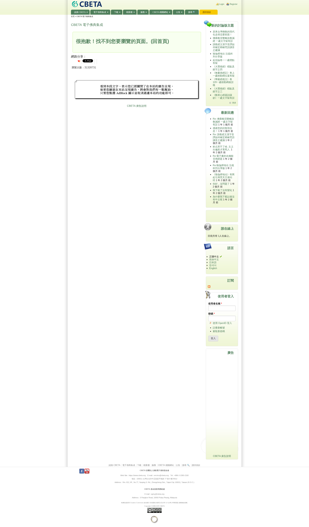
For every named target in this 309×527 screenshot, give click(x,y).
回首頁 (159, 41)
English (213, 268)
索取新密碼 (219, 331)
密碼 (211, 313)
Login (221, 4)
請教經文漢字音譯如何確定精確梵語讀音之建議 (223, 47)
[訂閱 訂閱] (222, 286)
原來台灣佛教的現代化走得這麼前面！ (223, 33)
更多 (234, 103)
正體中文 (214, 256)
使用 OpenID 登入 (222, 323)
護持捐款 (207, 12)
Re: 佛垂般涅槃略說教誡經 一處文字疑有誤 (223, 121)
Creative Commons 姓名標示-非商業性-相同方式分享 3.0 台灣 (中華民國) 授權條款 (157, 503)
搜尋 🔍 (192, 12)
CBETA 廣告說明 (136, 106)
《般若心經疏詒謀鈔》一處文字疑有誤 (223, 96)
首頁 (73, 16)
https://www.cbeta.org (137, 475)
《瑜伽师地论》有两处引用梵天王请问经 (223, 177)
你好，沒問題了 (221, 183)
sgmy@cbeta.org (157, 494)
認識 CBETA (80, 12)
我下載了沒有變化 (222, 190)
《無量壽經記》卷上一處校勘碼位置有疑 (223, 74)
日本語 (212, 262)
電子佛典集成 (100, 12)
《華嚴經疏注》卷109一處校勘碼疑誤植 (223, 82)
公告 (178, 12)
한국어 (212, 265)
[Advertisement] (136, 90)
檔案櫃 (129, 12)
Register (233, 4)
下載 (116, 12)
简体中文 (214, 259)
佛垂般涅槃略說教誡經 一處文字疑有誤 (223, 39)
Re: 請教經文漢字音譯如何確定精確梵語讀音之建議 (223, 137)
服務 (142, 12)
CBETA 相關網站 (160, 12)
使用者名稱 (215, 303)
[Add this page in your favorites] (79, 61)
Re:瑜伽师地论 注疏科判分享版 (223, 167)
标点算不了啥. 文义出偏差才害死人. (223, 148)
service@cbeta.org (161, 475)
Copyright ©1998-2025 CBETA (154, 506)
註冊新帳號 (219, 327)
